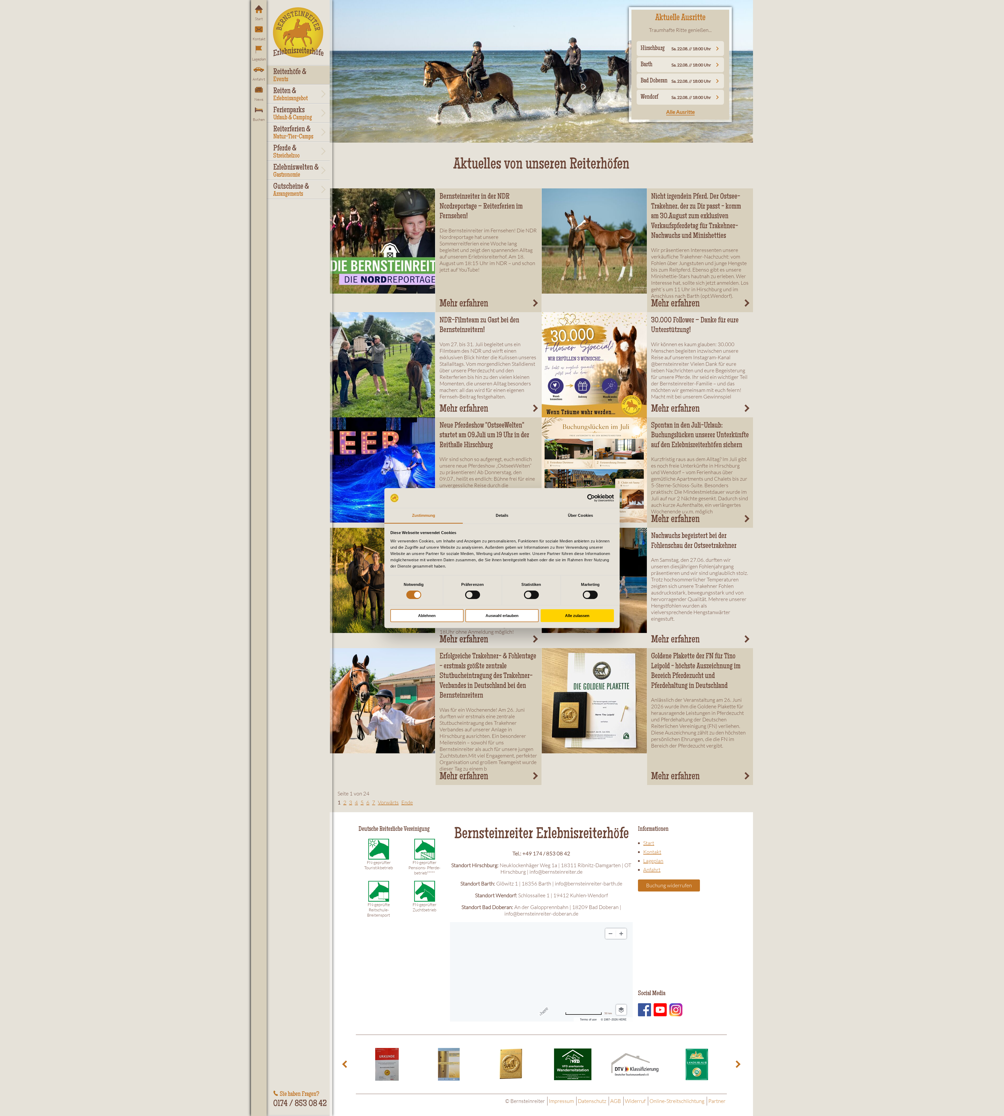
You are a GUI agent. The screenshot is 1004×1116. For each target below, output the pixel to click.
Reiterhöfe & (289, 75)
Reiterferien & (293, 133)
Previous (345, 1064)
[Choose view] (621, 1010)
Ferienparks (292, 113)
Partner (717, 1101)
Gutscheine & (291, 190)
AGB (615, 1101)
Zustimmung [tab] (423, 515)
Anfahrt (259, 79)
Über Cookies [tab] (580, 515)
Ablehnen (427, 615)
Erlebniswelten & (296, 171)
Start (259, 18)
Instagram (675, 1009)
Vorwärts (388, 802)
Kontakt (259, 39)
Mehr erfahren (464, 304)
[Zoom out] (610, 933)
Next (737, 1064)
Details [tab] (502, 515)
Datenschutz (592, 1101)
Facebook (644, 1009)
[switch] (472, 595)
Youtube (660, 1009)
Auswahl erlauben (502, 615)
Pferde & (286, 152)
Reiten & (290, 94)
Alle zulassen (577, 615)
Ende (407, 802)
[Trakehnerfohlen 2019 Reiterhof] (594, 241)
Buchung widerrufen (669, 885)
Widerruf (635, 1101)
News (258, 99)
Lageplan (259, 59)
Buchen (259, 119)
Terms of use (588, 1019)
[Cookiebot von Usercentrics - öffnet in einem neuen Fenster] (591, 498)
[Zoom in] (621, 933)
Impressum (561, 1101)
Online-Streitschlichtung (676, 1101)
